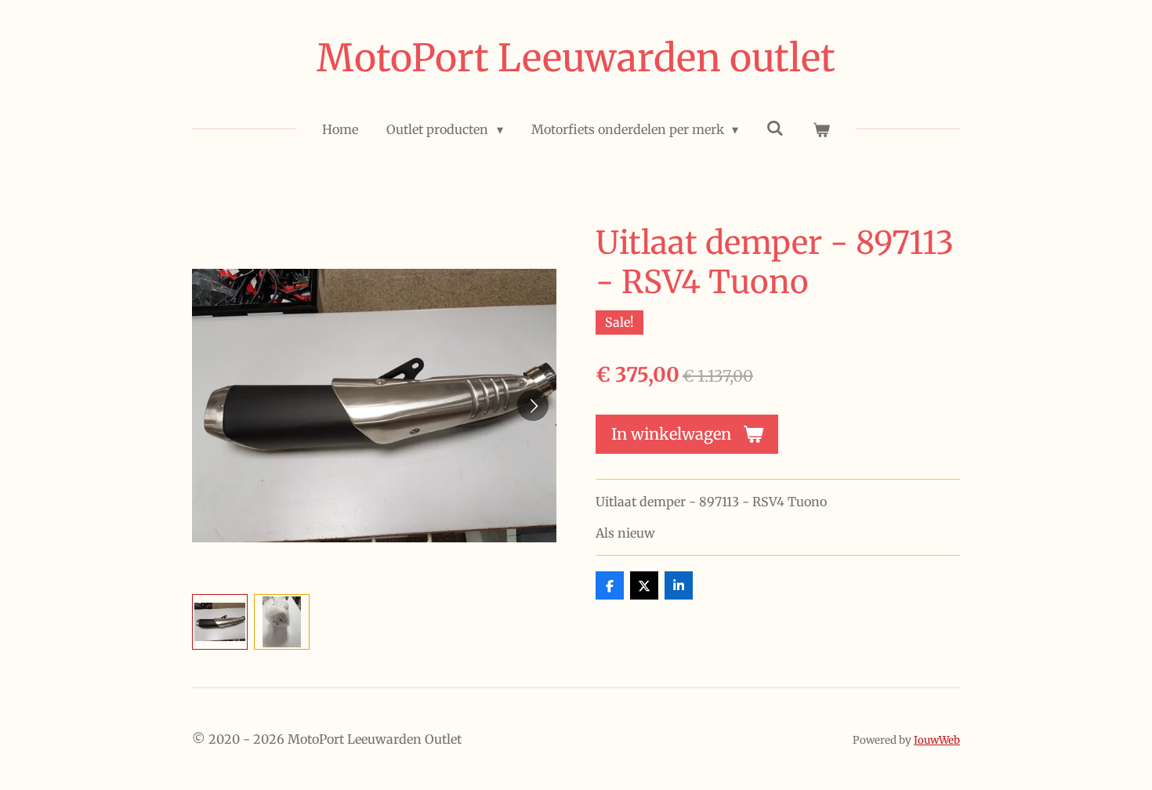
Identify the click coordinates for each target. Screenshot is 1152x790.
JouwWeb (937, 740)
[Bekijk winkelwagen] (820, 129)
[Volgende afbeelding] (533, 405)
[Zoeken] (775, 128)
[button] (220, 622)
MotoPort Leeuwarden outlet (576, 58)
